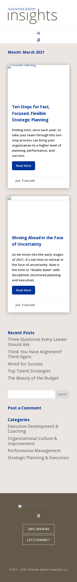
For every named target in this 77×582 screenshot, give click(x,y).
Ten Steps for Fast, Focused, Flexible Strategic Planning (38, 126)
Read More (23, 166)
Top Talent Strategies (29, 371)
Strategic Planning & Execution (38, 457)
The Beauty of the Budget (33, 378)
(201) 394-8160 (38, 529)
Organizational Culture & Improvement (32, 441)
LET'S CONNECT (38, 540)
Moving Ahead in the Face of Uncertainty (38, 254)
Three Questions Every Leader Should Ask (37, 342)
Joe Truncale (25, 180)
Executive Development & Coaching (33, 429)
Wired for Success (25, 364)
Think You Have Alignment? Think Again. (35, 354)
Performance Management (34, 450)
